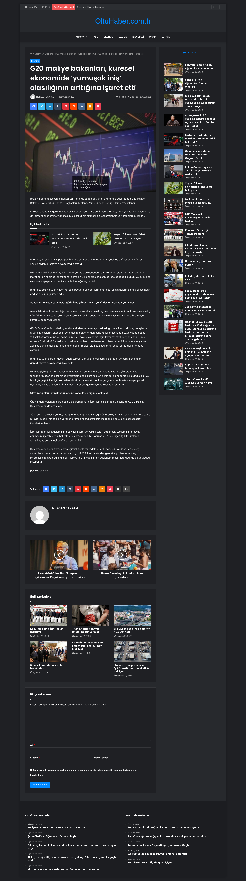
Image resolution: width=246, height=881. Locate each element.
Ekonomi (109, 36)
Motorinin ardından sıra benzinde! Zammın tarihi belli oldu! (69, 239)
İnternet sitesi (100, 757)
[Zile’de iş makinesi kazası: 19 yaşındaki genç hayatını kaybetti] (173, 249)
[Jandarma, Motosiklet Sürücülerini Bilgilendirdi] (173, 311)
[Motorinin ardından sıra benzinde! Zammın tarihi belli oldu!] (39, 238)
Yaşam (152, 36)
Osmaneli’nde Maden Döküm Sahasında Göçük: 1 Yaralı (198, 154)
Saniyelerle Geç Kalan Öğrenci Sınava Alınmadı (200, 66)
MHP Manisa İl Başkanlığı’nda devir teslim (197, 217)
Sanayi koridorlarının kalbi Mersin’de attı (46, 666)
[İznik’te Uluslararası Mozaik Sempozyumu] (173, 204)
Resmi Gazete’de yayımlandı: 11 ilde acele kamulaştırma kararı (199, 294)
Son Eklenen (190, 52)
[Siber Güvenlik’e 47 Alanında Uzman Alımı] (173, 384)
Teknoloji (138, 36)
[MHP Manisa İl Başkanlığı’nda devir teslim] (173, 218)
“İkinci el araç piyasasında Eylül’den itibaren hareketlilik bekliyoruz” (131, 668)
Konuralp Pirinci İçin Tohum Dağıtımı (46, 630)
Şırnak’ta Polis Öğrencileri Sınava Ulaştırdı (196, 83)
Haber (95, 36)
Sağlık (123, 36)
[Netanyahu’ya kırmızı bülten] (173, 265)
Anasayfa (81, 36)
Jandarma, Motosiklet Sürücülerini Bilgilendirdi (200, 308)
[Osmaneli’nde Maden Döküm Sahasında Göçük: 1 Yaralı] (173, 155)
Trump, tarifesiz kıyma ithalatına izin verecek (86, 630)
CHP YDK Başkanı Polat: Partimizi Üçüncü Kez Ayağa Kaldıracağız (199, 352)
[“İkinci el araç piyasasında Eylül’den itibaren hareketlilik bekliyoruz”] (132, 651)
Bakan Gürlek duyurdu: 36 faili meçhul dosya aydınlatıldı (199, 170)
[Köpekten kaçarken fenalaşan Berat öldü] (173, 369)
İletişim (165, 36)
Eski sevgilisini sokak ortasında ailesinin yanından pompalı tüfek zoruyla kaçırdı (118, 7)
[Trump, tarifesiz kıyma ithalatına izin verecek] (90, 615)
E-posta (35, 757)
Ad (32, 745)
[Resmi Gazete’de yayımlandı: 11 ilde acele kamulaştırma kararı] (173, 295)
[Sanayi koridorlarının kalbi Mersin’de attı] (48, 651)
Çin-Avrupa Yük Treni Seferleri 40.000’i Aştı (132, 630)
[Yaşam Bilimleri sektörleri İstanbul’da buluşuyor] (102, 238)
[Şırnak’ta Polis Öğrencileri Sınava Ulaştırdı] (173, 84)
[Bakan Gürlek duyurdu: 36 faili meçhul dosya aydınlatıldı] (173, 171)
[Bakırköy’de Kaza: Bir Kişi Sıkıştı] (173, 280)
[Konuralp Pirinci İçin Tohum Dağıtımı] (48, 615)
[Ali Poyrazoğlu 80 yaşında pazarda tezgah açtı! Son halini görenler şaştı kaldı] (173, 120)
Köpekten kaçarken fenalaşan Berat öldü (198, 366)
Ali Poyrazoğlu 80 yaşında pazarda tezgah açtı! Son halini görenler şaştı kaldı (200, 121)
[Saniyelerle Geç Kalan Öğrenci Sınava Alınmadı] (173, 69)
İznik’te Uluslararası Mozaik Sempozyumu (198, 201)
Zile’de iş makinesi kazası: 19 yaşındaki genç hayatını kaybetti (200, 248)
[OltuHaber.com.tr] (123, 21)
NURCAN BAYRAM (45, 97)
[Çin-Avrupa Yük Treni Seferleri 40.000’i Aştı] (132, 615)
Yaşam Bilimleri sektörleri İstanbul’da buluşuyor (198, 187)
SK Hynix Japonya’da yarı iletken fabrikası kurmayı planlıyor (87, 646)
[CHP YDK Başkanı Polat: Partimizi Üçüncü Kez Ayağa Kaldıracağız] (173, 353)
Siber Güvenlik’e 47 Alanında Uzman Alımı (198, 381)
